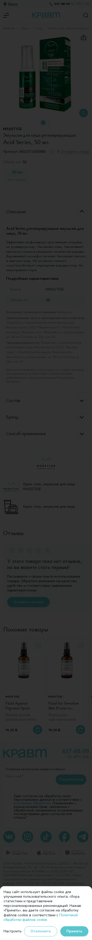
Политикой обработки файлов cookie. (41, 917)
